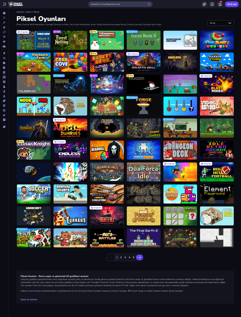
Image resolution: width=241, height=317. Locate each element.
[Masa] (4, 86)
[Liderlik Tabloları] (4, 46)
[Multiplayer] (4, 41)
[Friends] (204, 4)
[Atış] (4, 58)
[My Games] (212, 4)
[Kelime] (4, 77)
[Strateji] (4, 105)
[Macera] (4, 81)
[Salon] (4, 91)
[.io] (4, 67)
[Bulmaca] (4, 62)
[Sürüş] (4, 110)
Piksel (36, 12)
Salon (29, 12)
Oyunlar (20, 12)
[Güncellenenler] (4, 32)
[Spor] (4, 100)
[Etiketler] (4, 127)
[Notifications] (220, 4)
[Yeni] (4, 22)
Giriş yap (232, 4)
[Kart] (4, 72)
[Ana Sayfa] (4, 13)
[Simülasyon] (4, 96)
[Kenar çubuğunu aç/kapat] (4, 4)
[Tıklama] (4, 115)
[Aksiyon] (4, 53)
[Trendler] (4, 27)
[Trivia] (4, 119)
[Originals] (4, 36)
